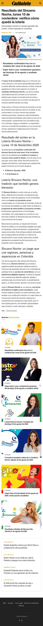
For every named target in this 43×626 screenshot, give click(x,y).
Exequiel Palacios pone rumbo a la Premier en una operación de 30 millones (21, 571)
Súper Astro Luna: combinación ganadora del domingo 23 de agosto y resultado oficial (21, 72)
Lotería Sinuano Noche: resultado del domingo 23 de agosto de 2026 (19, 423)
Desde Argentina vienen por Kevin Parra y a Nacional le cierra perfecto (21, 546)
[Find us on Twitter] (22, 621)
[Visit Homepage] (21, 3)
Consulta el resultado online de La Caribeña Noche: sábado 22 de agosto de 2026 (21, 458)
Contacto (10, 603)
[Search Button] (40, 3)
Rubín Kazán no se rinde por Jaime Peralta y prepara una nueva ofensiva (19, 559)
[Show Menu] (3, 3)
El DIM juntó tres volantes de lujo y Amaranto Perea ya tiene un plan (18, 584)
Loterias (7, 347)
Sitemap (21, 606)
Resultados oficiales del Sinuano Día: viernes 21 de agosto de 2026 (19, 530)
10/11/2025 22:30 (20, 33)
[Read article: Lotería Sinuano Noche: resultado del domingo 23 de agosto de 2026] (21, 407)
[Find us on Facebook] (19, 621)
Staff (4, 603)
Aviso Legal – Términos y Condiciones (27, 603)
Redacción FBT (6, 33)
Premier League (9, 567)
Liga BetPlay (8, 542)
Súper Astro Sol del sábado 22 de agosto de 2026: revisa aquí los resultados (21, 494)
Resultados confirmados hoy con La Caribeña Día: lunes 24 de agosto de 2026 (21, 64)
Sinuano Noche (11, 310)
